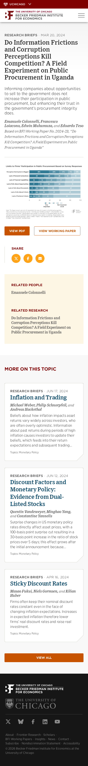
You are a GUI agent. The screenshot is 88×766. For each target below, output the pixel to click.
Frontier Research (29, 734)
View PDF (17, 231)
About (9, 734)
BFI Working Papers (18, 739)
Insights (40, 739)
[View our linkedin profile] (45, 722)
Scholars (49, 734)
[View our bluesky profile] (20, 722)
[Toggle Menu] (81, 15)
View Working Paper (57, 231)
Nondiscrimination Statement (41, 743)
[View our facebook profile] (33, 722)
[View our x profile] (8, 722)
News (51, 739)
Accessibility (71, 743)
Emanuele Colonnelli (28, 292)
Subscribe (12, 743)
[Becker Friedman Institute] (37, 15)
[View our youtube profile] (57, 722)
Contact (63, 739)
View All (44, 657)
